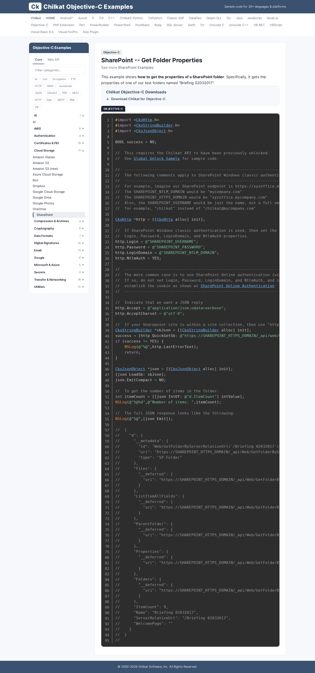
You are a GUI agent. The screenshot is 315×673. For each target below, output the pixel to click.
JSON (38, 93)
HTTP (38, 86)
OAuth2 (52, 93)
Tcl (202, 25)
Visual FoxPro (68, 32)
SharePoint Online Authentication (237, 286)
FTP (73, 79)
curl (45, 79)
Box (35, 180)
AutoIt (82, 18)
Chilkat (36, 18)
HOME (50, 18)
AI (36, 79)
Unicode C (216, 25)
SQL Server (175, 25)
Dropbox (39, 186)
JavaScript (254, 18)
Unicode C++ (239, 25)
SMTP (61, 99)
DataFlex (195, 18)
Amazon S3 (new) (45, 168)
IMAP (50, 86)
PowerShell (122, 25)
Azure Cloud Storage (48, 174)
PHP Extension (63, 25)
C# (101, 18)
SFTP (38, 99)
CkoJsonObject (151, 131)
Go (229, 18)
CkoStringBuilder (154, 125)
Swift (191, 25)
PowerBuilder (99, 25)
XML (72, 99)
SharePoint (45, 215)
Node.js (272, 18)
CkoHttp (144, 120)
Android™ (66, 18)
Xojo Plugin (91, 32)
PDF (64, 93)
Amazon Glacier (44, 157)
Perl (82, 25)
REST (75, 93)
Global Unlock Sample (157, 158)
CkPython (155, 18)
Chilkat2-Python (131, 18)
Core (38, 59)
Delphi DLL (214, 18)
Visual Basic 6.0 (42, 32)
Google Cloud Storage (49, 192)
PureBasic (142, 25)
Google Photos (43, 203)
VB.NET (259, 25)
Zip (37, 106)
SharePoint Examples (136, 67)
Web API (53, 59)
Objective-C (39, 25)
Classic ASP (175, 18)
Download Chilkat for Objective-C (138, 99)
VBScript (276, 25)
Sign (49, 99)
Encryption (59, 79)
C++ (111, 18)
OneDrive (39, 209)
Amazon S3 (41, 163)
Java (239, 18)
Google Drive (42, 197)
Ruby (158, 25)
